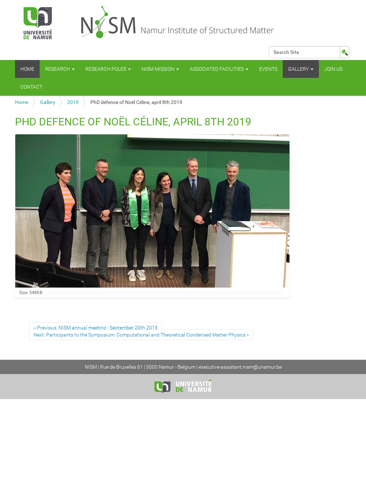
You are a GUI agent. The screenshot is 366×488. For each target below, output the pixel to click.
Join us (333, 69)
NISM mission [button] (158, 69)
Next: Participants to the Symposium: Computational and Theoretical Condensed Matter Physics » (141, 335)
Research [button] (58, 69)
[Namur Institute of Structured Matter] (158, 23)
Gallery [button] (299, 69)
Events (268, 69)
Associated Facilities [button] (217, 69)
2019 (73, 102)
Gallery (47, 102)
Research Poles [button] (106, 69)
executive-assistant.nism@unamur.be (240, 367)
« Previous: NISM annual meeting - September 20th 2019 (96, 327)
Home (27, 69)
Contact (31, 87)
